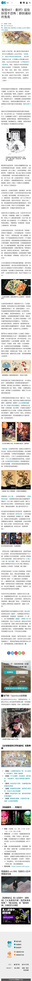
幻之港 (11, 496)
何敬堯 (6, 30)
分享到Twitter (12, 653)
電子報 (18, 964)
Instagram (24, 3)
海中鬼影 (12, 561)
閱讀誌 (9, 944)
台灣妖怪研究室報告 (12, 461)
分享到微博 (16, 653)
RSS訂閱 (26, 964)
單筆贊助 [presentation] (22, 672)
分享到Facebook (8, 653)
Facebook (21, 3)
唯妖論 (5, 449)
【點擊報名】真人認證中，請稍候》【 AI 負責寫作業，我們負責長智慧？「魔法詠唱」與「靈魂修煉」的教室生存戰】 (15, 901)
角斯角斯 (13, 28)
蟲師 (13, 614)
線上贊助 (17, 968)
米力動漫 (18, 28)
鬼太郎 (27, 611)
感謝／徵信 (25, 968)
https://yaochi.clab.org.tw (20, 866)
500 (23, 677)
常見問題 (26, 970)
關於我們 (18, 941)
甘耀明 (5, 24)
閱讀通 (9, 954)
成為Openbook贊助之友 (15, 688)
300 (11, 677)
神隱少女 (25, 619)
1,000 (11, 681)
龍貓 (17, 619)
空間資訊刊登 (20, 955)
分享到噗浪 (23, 653)
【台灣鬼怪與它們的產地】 (13, 745)
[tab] (10, 672)
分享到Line (19, 653)
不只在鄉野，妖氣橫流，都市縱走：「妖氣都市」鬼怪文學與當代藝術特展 (17, 778)
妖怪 (9, 28)
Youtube (27, 3)
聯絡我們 (18, 947)
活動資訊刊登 (20, 952)
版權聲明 (18, 944)
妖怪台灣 (19, 514)
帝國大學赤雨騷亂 (13, 405)
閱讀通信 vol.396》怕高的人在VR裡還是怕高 (15, 872)
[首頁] (3, 2)
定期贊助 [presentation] (10, 672)
